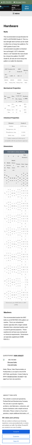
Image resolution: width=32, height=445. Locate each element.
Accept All (16, 431)
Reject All (16, 441)
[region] (16, 430)
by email (20, 376)
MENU (17, 13)
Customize (16, 436)
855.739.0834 (7, 2)
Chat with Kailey (12, 365)
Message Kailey (20, 2)
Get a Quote (27, 7)
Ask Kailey (19, 355)
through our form (12, 376)
